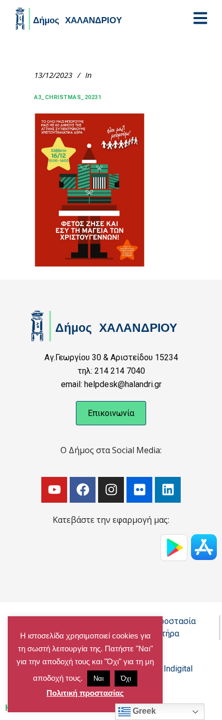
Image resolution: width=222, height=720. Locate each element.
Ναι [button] (98, 678)
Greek (143, 711)
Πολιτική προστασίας (85, 693)
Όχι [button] (126, 678)
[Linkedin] (168, 490)
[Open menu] (200, 18)
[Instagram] (111, 490)
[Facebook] (83, 490)
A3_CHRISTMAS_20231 (67, 97)
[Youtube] (54, 490)
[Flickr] (139, 490)
